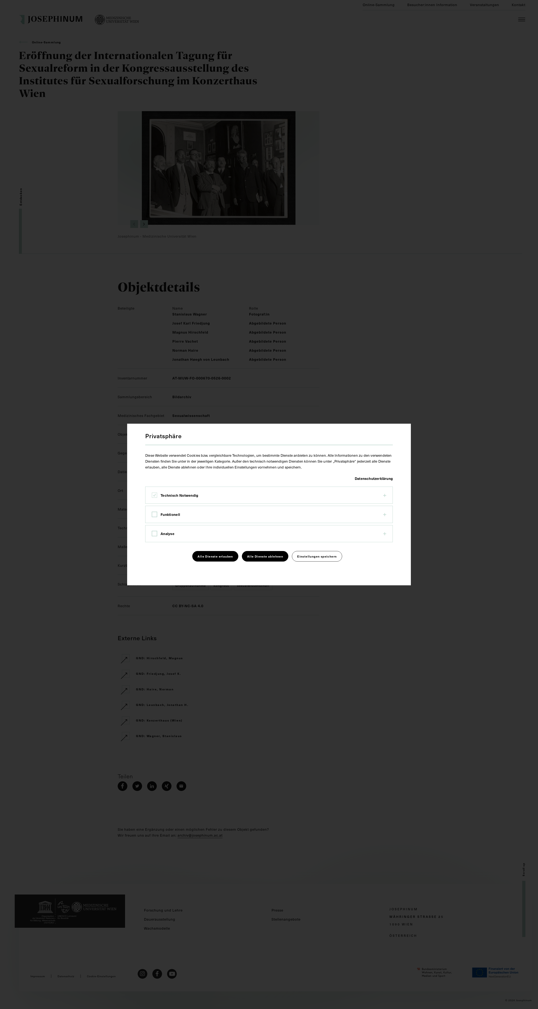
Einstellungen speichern (317, 556)
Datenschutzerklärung (374, 478)
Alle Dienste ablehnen (265, 556)
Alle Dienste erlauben (215, 556)
